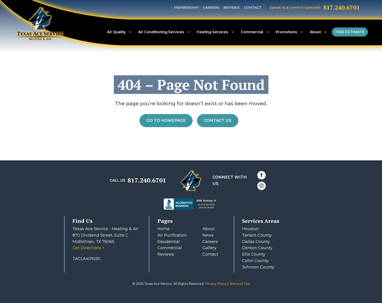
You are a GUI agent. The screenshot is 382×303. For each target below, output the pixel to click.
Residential (168, 241)
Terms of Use (239, 284)
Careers (211, 7)
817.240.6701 (341, 7)
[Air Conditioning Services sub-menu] (189, 32)
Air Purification (172, 235)
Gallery (209, 247)
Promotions (286, 32)
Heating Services (212, 32)
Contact (253, 7)
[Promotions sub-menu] (302, 32)
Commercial (252, 32)
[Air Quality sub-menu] (131, 32)
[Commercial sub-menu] (268, 32)
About (315, 32)
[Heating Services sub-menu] (233, 32)
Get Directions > (88, 247)
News (208, 235)
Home (163, 228)
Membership (186, 7)
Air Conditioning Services (161, 32)
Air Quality (116, 32)
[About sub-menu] (326, 32)
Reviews (231, 7)
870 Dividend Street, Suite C (100, 235)
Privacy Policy (216, 284)
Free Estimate (349, 32)
